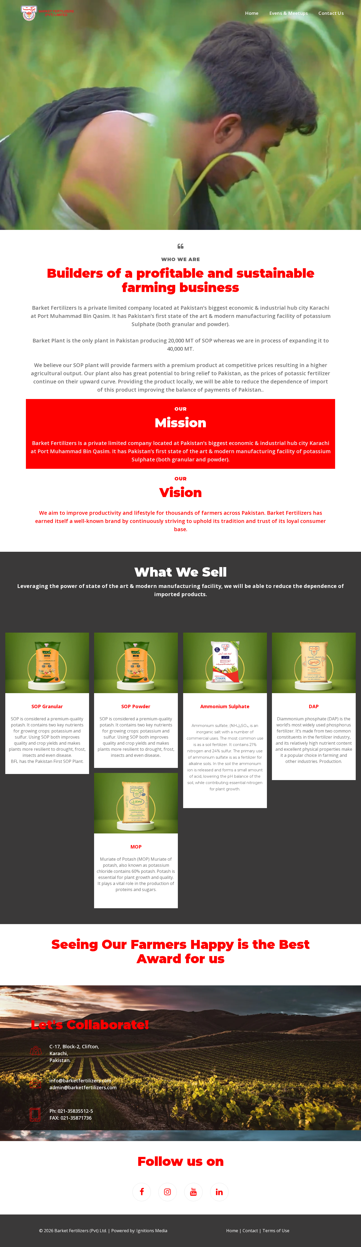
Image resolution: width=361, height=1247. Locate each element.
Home (252, 13)
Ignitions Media (151, 1231)
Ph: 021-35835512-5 (71, 1111)
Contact (250, 1231)
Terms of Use (275, 1231)
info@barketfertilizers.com (80, 1080)
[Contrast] (47, 13)
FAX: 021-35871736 (70, 1118)
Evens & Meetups (288, 13)
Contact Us (331, 13)
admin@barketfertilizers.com (83, 1087)
